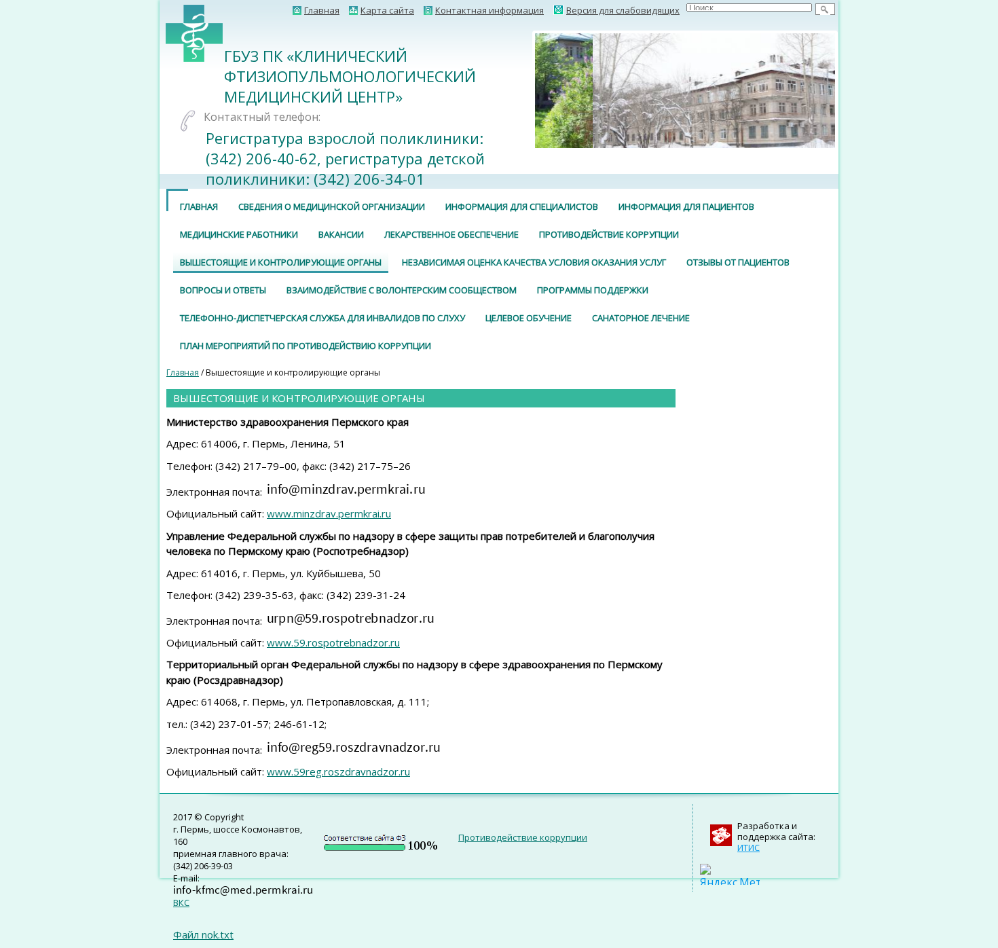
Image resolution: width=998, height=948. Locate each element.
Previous (514, 90)
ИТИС (748, 847)
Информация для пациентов (686, 206)
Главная (199, 206)
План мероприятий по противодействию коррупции (305, 346)
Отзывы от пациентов (738, 262)
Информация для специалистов (521, 206)
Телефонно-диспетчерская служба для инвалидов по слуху (322, 318)
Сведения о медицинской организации (331, 206)
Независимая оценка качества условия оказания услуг (534, 262)
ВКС (181, 902)
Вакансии (341, 234)
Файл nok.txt (203, 934)
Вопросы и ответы (223, 290)
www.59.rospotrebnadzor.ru (333, 642)
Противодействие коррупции (609, 234)
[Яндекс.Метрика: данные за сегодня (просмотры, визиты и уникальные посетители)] (730, 874)
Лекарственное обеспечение (451, 234)
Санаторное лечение (641, 318)
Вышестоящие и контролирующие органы (281, 262)
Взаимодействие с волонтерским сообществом (402, 290)
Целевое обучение (528, 318)
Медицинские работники (239, 234)
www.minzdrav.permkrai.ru (329, 513)
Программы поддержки (592, 290)
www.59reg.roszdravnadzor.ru (338, 771)
